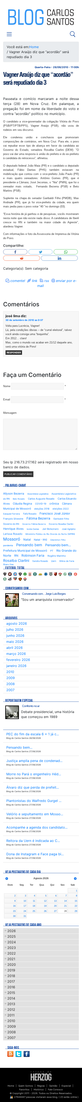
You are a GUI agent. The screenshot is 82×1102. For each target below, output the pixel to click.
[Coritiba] (35, 574)
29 (76, 911)
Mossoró (11, 539)
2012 (11, 1009)
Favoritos (24, 1089)
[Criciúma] (40, 574)
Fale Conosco (55, 1089)
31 (25, 916)
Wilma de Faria (66, 561)
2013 (11, 1004)
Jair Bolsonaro (50, 528)
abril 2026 (14, 648)
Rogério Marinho (57, 555)
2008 (10, 684)
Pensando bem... (58, 545)
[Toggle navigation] (9, 34)
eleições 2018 (41, 508)
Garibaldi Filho (61, 518)
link (34, 281)
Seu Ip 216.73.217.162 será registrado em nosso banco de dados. (40, 464)
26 (45, 911)
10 (25, 901)
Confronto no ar (31, 706)
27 (55, 911)
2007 (10, 690)
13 (55, 901)
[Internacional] (75, 574)
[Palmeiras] (5, 579)
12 (45, 901)
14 (65, 901)
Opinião (53, 1085)
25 (34, 911)
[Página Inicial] (41, 1075)
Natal (27, 539)
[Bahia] (15, 574)
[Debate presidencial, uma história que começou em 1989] (12, 712)
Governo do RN (11, 524)
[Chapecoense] (25, 574)
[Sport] (20, 579)
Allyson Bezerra (13, 493)
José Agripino (68, 529)
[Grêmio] (70, 574)
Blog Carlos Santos (20, 17)
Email (6, 399)
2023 (11, 948)
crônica (54, 503)
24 (25, 911)
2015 (11, 993)
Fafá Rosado (29, 513)
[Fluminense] (60, 574)
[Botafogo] (20, 574)
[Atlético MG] (5, 574)
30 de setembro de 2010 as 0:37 (24, 320)
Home (34, 47)
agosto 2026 (16, 623)
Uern (53, 561)
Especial (66, 1085)
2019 (11, 970)
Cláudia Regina (22, 503)
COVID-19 (40, 503)
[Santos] (10, 579)
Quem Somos (25, 1085)
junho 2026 (15, 635)
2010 (10, 672)
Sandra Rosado (40, 561)
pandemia (8, 545)
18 (34, 906)
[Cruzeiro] (46, 574)
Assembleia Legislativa (37, 494)
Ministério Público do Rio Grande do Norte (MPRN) (50, 534)
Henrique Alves (13, 528)
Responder (14, 352)
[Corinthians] (30, 574)
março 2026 (16, 654)
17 (25, 906)
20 (55, 906)
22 (76, 906)
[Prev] (6, 878)
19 (45, 906)
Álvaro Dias (8, 564)
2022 (11, 953)
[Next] (75, 878)
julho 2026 (14, 629)
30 (14, 916)
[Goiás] (65, 574)
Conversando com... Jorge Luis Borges (44, 593)
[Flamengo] (55, 574)
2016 (11, 987)
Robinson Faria (32, 555)
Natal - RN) (40, 539)
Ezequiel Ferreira (11, 513)
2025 (11, 936)
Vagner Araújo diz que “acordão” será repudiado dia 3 (38, 78)
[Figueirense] (51, 574)
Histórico (39, 1089)
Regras (41, 1085)
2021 (11, 959)
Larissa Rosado (12, 533)
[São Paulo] (15, 579)
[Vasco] (25, 579)
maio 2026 (15, 642)
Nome (6, 386)
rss (46, 281)
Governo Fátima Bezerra (34, 524)
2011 (11, 1015)
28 (65, 911)
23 (14, 911)
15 (76, 901)
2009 (10, 678)
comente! (17, 281)
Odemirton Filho (58, 540)
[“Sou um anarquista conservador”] (12, 600)
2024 (11, 942)
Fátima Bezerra (38, 518)
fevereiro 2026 (18, 660)
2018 (11, 976)
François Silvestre (13, 518)
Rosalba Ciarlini (16, 560)
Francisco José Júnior (55, 513)
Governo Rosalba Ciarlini (61, 524)
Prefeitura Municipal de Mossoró (25, 550)
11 (34, 901)
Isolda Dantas (33, 529)
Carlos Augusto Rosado (41, 498)
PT (51, 550)
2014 (11, 998)
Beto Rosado (19, 499)
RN (16, 555)
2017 (11, 981)
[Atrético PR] (10, 574)
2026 (11, 931)
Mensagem (10, 412)
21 (65, 906)
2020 (11, 964)
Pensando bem (29, 545)
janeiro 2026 (16, 666)
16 (14, 906)
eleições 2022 (61, 508)
